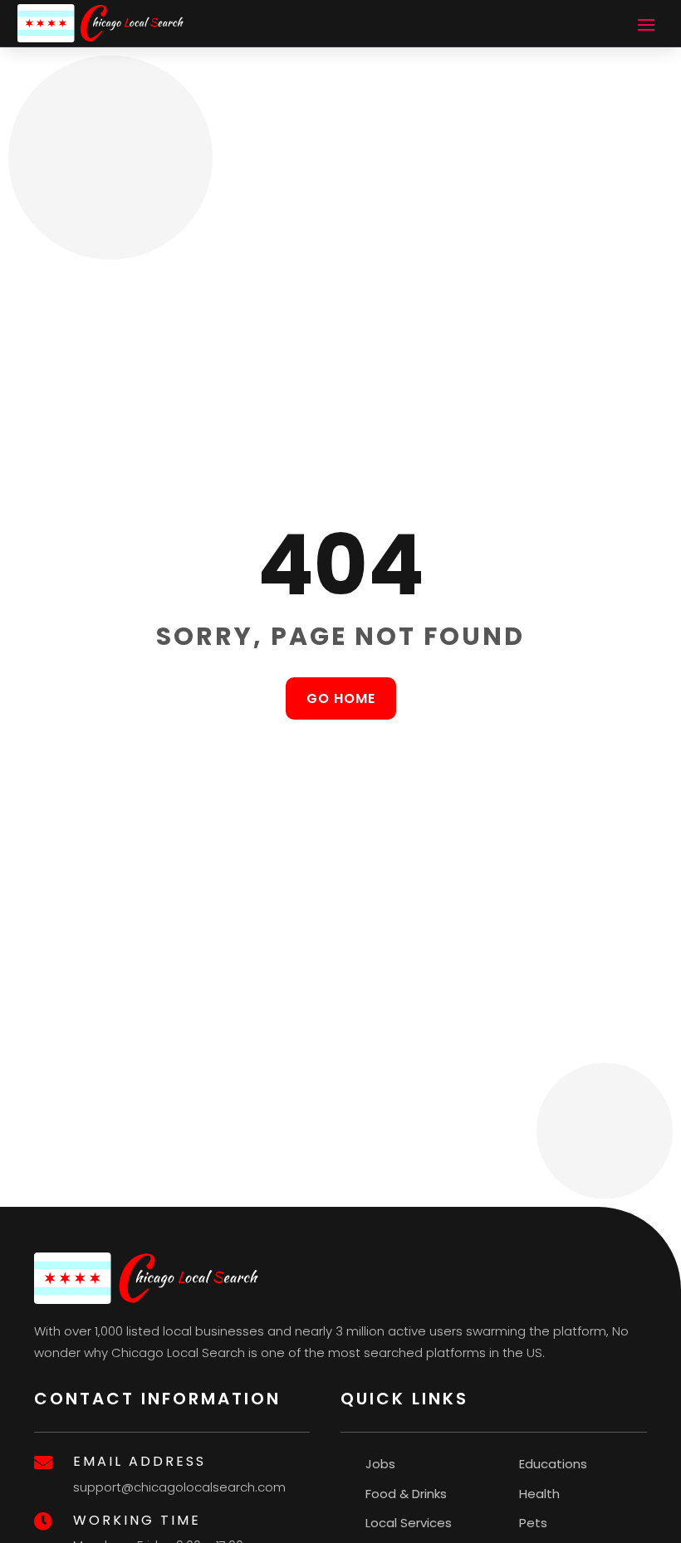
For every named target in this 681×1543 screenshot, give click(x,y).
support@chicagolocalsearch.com (179, 1487)
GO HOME (340, 698)
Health (539, 1493)
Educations (553, 1463)
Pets (533, 1522)
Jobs (380, 1463)
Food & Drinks (406, 1493)
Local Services (408, 1522)
